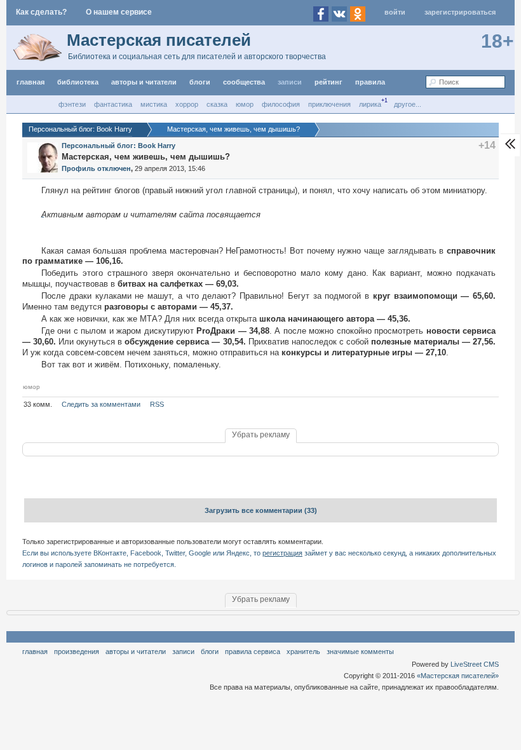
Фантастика (113, 104)
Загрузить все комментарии (261, 510)
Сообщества (244, 82)
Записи (290, 82)
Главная (35, 651)
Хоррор (186, 104)
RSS (157, 404)
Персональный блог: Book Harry (118, 145)
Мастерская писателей (159, 40)
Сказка (216, 104)
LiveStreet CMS (474, 664)
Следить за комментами (101, 404)
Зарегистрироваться (460, 12)
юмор (31, 386)
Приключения (329, 104)
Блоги (199, 82)
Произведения (76, 651)
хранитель (303, 651)
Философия (281, 104)
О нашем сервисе (119, 12)
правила (370, 82)
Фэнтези (72, 104)
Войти (394, 12)
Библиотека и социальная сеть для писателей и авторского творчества (197, 56)
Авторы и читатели (135, 651)
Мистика (153, 104)
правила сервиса (252, 651)
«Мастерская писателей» (458, 675)
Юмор (245, 104)
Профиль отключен (96, 168)
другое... (407, 104)
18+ (497, 41)
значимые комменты (360, 651)
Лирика (370, 104)
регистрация (282, 553)
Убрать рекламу (261, 434)
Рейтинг (328, 82)
